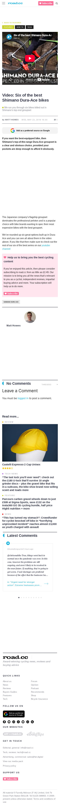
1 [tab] (18, 597)
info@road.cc (27, 748)
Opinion (34, 685)
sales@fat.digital (35, 757)
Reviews (7, 688)
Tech (29, 27)
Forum (34, 681)
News (5, 685)
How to (20, 27)
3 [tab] (23, 597)
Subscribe (47, 3)
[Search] (57, 3)
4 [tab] (26, 597)
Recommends (37, 692)
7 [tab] (33, 597)
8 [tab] (36, 597)
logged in (23, 398)
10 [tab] (41, 597)
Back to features (12, 23)
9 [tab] (38, 597)
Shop (33, 695)
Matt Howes (14, 325)
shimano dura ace (11, 302)
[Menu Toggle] (3, 3)
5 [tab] (28, 597)
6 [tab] (31, 597)
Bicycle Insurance (39, 699)
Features (7, 695)
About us (7, 681)
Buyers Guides (10, 692)
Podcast (35, 688)
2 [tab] (21, 597)
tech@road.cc (24, 752)
